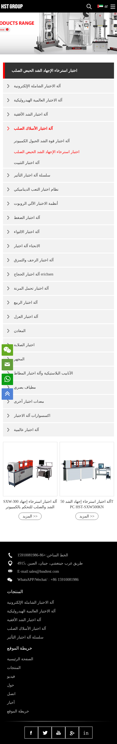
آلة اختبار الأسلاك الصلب (33, 128)
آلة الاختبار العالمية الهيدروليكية (38, 100)
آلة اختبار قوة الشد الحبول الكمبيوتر (42, 141)
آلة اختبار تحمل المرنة (31, 288)
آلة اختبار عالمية (26, 430)
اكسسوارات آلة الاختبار (32, 416)
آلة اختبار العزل (26, 317)
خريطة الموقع (18, 711)
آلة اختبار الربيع (26, 302)
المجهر (19, 359)
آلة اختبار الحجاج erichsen (33, 274)
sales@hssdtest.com (44, 571)
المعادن (20, 331)
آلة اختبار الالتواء (26, 232)
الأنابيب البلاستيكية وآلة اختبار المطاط (43, 373)
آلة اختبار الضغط (27, 218)
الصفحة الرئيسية (20, 659)
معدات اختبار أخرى (29, 401)
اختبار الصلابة (24, 345)
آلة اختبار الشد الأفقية (31, 114)
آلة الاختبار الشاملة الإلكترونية (37, 86)
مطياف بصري (25, 387)
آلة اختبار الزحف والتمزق (34, 260)
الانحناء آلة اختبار (27, 246)
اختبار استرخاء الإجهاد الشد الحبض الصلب (44, 71)
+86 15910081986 (65, 580)
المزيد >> (30, 516)
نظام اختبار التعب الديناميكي (36, 189)
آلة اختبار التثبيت (26, 163)
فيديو (11, 676)
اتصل (11, 694)
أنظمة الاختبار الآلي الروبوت (36, 204)
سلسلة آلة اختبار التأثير (32, 175)
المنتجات (14, 668)
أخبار (11, 702)
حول (10, 685)
